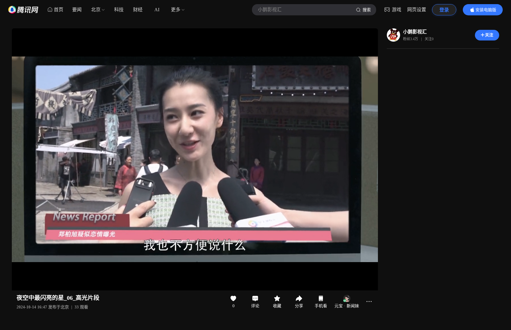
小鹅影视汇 (415, 31)
